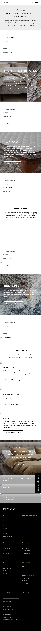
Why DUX (26, 563)
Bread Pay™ (25, 598)
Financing (26, 593)
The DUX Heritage (9, 601)
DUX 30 (5, 525)
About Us (7, 593)
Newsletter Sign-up (9, 612)
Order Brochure (8, 609)
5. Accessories (7, 52)
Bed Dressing (26, 553)
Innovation (25, 578)
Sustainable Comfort (29, 573)
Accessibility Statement (11, 619)
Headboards (7, 548)
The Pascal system (28, 575)
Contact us (7, 606)
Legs (4, 551)
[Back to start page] (9, 509)
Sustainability (26, 586)
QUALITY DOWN (26, 551)
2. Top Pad (6, 41)
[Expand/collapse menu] (36, 3)
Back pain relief (27, 583)
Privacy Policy (8, 617)
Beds (5, 515)
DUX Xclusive (7, 536)
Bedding (25, 543)
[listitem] (20, 373)
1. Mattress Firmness (9, 37)
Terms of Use (7, 614)
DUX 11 (5, 523)
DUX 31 (5, 528)
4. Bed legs (6, 48)
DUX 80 (5, 533)
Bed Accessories (10, 543)
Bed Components (29, 515)
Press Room (7, 604)
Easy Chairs (7, 568)
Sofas (5, 573)
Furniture (7, 563)
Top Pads (6, 553)
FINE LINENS (25, 548)
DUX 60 (5, 531)
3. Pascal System (8, 45)
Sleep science (26, 580)
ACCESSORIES (26, 556)
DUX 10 (5, 520)
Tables (5, 570)
